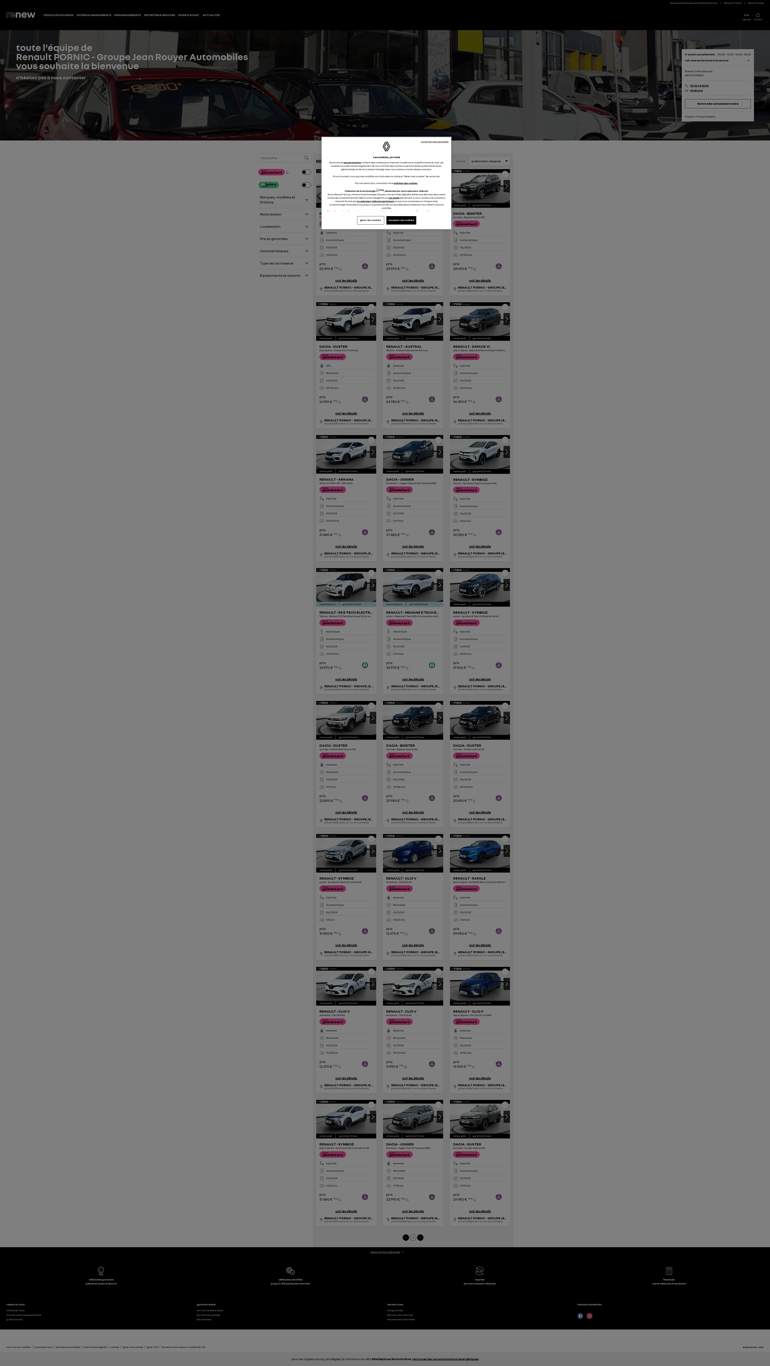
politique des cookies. (406, 183)
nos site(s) (393, 197)
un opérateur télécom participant (375, 201)
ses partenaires (352, 162)
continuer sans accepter (435, 141)
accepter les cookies (401, 220)
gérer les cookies (370, 220)
